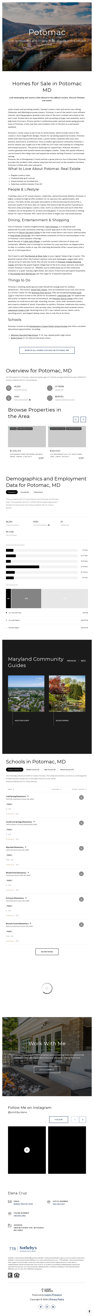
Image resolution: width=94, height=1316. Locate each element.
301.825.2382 (20, 1216)
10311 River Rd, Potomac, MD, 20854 (17, 901)
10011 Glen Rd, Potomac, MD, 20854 (17, 850)
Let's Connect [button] (47, 1070)
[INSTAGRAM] (47, 1307)
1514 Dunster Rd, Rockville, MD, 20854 (18, 875)
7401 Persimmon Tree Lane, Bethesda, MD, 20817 (21, 824)
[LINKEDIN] (53, 1307)
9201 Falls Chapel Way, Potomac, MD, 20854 (20, 799)
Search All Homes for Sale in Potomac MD (47, 350)
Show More (47, 952)
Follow (59, 1120)
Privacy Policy (57, 1299)
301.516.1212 (59, 1204)
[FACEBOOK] (41, 1307)
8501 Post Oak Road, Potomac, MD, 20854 (19, 926)
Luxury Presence (53, 1295)
